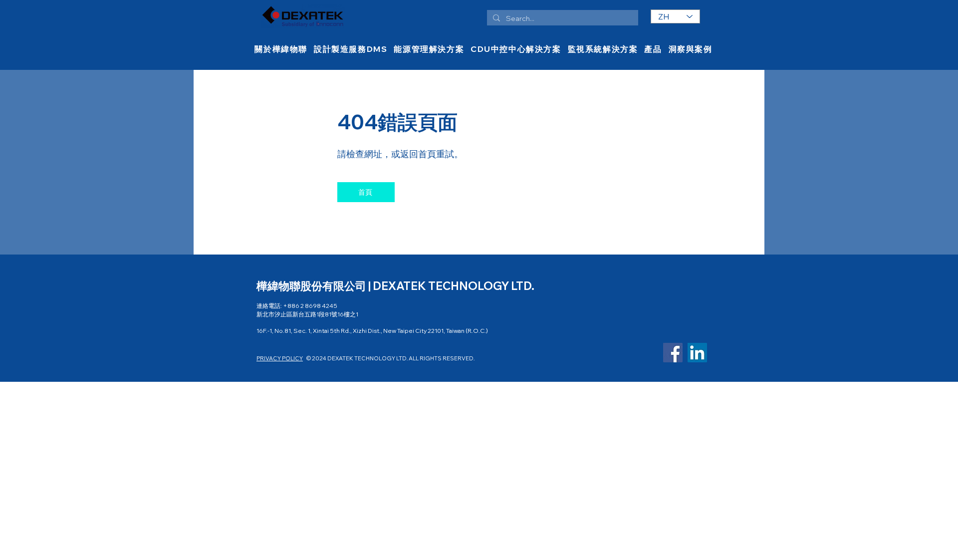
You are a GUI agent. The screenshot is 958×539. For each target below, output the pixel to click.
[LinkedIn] (697, 352)
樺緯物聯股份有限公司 (312, 286)
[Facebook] (673, 352)
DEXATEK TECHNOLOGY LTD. (453, 286)
